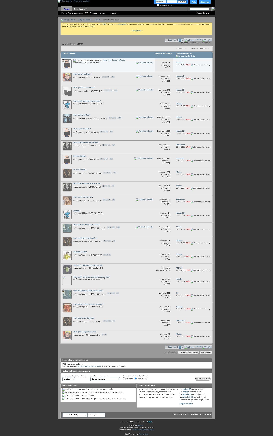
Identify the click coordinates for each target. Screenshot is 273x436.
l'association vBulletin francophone (143, 430)
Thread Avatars (143, 434)
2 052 (168, 131)
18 (169, 213)
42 (169, 334)
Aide (194, 2)
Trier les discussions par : (100, 376)
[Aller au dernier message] (200, 65)
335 (168, 145)
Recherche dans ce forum (200, 49)
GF (82, 63)
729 (168, 172)
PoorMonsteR (86, 119)
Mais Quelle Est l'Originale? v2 (85, 238)
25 (113, 77)
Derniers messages (75, 13)
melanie (84, 91)
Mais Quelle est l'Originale (83, 318)
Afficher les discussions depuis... (74, 376)
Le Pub (97, 20)
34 (120, 118)
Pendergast (85, 228)
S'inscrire (204, 2)
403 (168, 227)
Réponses (159, 54)
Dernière (199, 40)
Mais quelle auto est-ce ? (83, 197)
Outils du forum (181, 49)
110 (168, 293)
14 (118, 227)
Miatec (84, 173)
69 (111, 131)
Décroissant (141, 379)
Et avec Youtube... (80, 170)
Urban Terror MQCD (181, 415)
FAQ (86, 13)
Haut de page (206, 352)
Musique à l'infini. (80, 252)
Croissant (129, 379)
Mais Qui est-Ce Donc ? (82, 74)
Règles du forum (186, 404)
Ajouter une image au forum (114, 60)
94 (169, 200)
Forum (67, 9)
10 (116, 90)
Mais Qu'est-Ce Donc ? (82, 129)
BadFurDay (85, 279)
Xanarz (84, 255)
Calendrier (94, 13)
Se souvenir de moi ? (166, 5)
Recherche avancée (204, 13)
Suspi (83, 146)
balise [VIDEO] (188, 397)
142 (168, 320)
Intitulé (65, 54)
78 (169, 254)
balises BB (187, 389)
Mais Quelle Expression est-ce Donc (87, 184)
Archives (194, 415)
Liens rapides (114, 13)
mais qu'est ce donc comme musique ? (88, 304)
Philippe (84, 104)
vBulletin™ (140, 426)
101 (168, 186)
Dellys (83, 201)
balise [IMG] (187, 395)
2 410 (168, 158)
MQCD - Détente (85, 20)
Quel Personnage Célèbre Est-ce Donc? (88, 291)
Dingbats (76, 211)
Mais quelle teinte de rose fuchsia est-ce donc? (91, 277)
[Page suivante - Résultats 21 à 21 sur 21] (189, 39)
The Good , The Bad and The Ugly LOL (88, 266)
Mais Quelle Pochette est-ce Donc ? (87, 101)
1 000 (168, 117)
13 (169, 307)
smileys (186, 392)
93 (169, 241)
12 (113, 145)
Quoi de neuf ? (80, 9)
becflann (84, 268)
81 (111, 159)
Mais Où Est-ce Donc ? (82, 115)
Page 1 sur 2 (173, 40)
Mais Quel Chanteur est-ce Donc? (86, 142)
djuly (83, 77)
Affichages (168, 54)
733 (168, 76)
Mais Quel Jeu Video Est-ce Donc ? (86, 225)
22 (169, 104)
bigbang (84, 307)
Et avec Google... (79, 156)
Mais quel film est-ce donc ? (84, 88)
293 (168, 90)
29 (169, 279)
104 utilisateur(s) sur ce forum (89, 366)
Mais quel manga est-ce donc (84, 332)
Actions (102, 13)
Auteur (72, 54)
